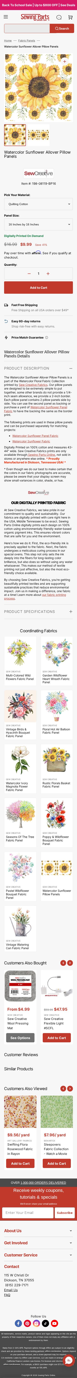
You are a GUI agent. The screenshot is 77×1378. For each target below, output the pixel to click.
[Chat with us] (58, 17)
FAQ (7, 1295)
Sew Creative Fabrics (33, 384)
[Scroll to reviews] (38, 164)
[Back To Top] (71, 1372)
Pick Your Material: (17, 195)
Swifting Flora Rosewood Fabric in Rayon (20, 1149)
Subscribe (65, 1213)
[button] (5, 17)
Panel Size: (11, 215)
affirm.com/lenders (53, 1351)
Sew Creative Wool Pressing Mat (17, 1023)
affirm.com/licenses (11, 1364)
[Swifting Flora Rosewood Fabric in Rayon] (20, 1133)
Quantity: (10, 264)
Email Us (11, 1290)
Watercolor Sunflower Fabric (31, 441)
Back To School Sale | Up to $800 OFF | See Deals (38, 5)
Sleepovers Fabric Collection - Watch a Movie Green (56, 1151)
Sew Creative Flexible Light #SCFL (53, 1023)
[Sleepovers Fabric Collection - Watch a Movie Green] (57, 1133)
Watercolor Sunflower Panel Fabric (35, 435)
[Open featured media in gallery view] (65, 61)
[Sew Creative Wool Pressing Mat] (20, 1007)
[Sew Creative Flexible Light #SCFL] (57, 1007)
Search (64, 28)
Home (8, 40)
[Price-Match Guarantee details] (47, 337)
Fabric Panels (26, 40)
